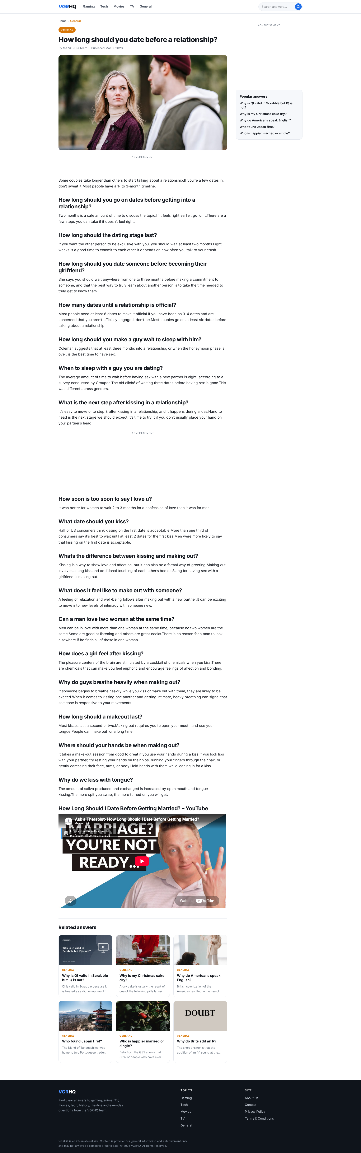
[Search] (298, 6)
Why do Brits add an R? (196, 1041)
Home (62, 21)
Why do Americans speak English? (265, 120)
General (146, 6)
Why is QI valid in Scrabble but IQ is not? (266, 105)
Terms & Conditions (259, 1118)
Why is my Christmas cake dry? (263, 114)
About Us (251, 1098)
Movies (119, 6)
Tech (104, 6)
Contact (250, 1105)
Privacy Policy (255, 1112)
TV (132, 6)
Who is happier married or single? (265, 133)
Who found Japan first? (82, 1041)
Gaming (89, 6)
